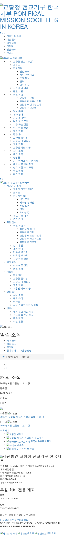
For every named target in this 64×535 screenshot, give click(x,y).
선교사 (10, 52)
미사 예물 (11, 42)
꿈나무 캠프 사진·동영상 (25, 160)
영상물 (16, 157)
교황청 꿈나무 (20, 137)
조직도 (16, 64)
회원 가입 (18, 94)
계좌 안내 (18, 114)
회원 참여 (11, 39)
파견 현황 (18, 173)
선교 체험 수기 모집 (23, 167)
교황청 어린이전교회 (30, 104)
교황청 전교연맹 (28, 107)
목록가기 (4, 430)
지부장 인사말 (27, 74)
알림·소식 (11, 49)
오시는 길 (25, 84)
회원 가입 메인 (27, 228)
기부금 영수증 (20, 117)
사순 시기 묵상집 (22, 140)
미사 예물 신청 (20, 127)
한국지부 (17, 68)
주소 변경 (18, 170)
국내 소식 (18, 150)
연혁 (22, 81)
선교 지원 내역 (20, 87)
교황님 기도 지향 (22, 147)
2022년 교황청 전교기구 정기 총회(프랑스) (22, 416)
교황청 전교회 (27, 97)
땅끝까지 (17, 134)
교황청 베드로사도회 (30, 101)
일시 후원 (18, 111)
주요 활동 (25, 78)
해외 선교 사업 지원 (23, 164)
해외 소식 (18, 154)
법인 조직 (25, 71)
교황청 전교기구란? (23, 61)
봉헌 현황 (18, 130)
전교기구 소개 (14, 36)
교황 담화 (18, 144)
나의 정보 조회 (20, 121)
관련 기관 (18, 91)
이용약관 (4, 519)
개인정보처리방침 (19, 519)
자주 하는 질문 (20, 124)
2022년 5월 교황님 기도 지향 (15, 425)
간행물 (10, 46)
